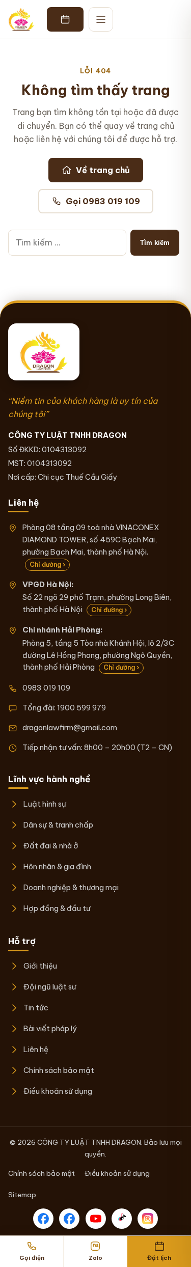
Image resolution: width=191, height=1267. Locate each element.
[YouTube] (96, 1218)
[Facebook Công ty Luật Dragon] (43, 1218)
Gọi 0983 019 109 (103, 201)
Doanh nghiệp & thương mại (71, 887)
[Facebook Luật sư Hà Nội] (69, 1218)
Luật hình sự (44, 804)
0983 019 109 (46, 688)
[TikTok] (122, 1218)
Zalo (95, 1257)
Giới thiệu (40, 966)
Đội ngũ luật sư (49, 986)
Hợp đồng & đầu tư (56, 908)
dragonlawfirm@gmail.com (69, 727)
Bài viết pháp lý (50, 1028)
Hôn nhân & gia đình (57, 866)
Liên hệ (35, 1049)
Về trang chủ (103, 170)
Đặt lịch (159, 1257)
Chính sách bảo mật (58, 1070)
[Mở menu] (101, 19)
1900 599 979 (81, 707)
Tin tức (35, 1007)
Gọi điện (31, 1257)
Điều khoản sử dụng (57, 1091)
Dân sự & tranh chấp (58, 825)
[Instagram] (148, 1218)
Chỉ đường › (47, 564)
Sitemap (22, 1194)
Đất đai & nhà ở (50, 845)
